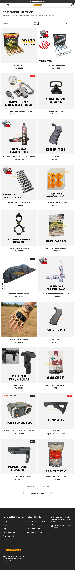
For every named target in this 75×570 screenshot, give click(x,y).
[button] (35, 23)
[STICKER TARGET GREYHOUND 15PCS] (56, 182)
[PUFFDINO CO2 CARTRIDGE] (56, 45)
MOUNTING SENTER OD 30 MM (19, 248)
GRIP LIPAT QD (19, 385)
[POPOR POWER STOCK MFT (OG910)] (19, 456)
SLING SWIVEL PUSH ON (56, 111)
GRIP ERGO (56, 339)
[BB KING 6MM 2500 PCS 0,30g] (56, 456)
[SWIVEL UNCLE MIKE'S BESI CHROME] (19, 91)
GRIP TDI (56, 157)
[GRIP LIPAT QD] (19, 365)
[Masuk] (67, 5)
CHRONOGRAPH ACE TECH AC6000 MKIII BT (19, 431)
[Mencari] (8, 5)
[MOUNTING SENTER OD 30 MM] (19, 228)
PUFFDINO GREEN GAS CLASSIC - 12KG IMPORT (19, 157)
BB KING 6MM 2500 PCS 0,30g (56, 477)
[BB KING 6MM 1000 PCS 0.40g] (56, 365)
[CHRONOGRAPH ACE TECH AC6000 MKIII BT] (19, 411)
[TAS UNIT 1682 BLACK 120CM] (19, 273)
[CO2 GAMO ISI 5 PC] (19, 45)
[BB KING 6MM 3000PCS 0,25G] (56, 228)
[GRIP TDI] (56, 136)
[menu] (2, 5)
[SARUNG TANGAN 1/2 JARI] (19, 319)
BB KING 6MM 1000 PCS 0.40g (56, 385)
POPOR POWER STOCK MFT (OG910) (19, 477)
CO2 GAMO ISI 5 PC (19, 65)
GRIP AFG (56, 431)
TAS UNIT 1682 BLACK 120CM (19, 294)
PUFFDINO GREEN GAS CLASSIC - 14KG (56, 294)
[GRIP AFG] (56, 411)
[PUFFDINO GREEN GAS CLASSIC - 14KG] (56, 273)
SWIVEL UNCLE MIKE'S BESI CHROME (19, 111)
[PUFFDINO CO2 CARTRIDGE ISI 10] (19, 182)
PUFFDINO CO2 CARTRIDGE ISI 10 (19, 202)
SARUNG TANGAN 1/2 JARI (19, 339)
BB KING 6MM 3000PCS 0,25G (56, 248)
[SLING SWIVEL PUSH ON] (56, 91)
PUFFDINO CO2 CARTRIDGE (56, 65)
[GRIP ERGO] (56, 319)
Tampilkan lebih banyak (37, 493)
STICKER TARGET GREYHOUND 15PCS (55, 202)
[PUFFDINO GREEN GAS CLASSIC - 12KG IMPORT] (19, 136)
